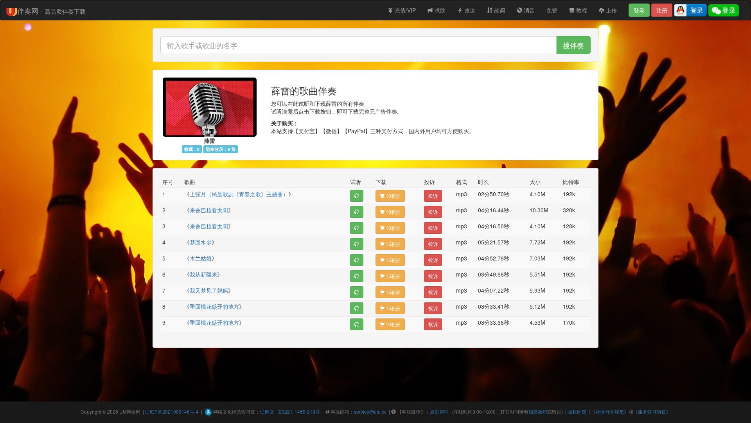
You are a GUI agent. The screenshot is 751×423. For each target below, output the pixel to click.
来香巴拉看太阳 (209, 210)
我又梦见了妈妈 (209, 290)
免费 (551, 10)
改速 (469, 10)
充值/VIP (404, 10)
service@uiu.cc (370, 411)
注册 (661, 10)
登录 (639, 10)
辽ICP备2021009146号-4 (172, 411)
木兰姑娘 (201, 258)
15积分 (392, 243)
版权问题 (577, 411)
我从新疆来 (203, 274)
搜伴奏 (573, 45)
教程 (581, 10)
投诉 (433, 195)
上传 (610, 10)
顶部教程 (537, 411)
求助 (439, 10)
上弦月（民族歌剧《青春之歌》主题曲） (239, 194)
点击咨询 (439, 411)
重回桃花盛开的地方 (214, 306)
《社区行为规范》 (610, 411)
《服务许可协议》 (652, 411)
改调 (498, 10)
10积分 (392, 195)
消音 (528, 10)
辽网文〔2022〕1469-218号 (290, 411)
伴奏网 (133, 411)
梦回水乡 (201, 242)
